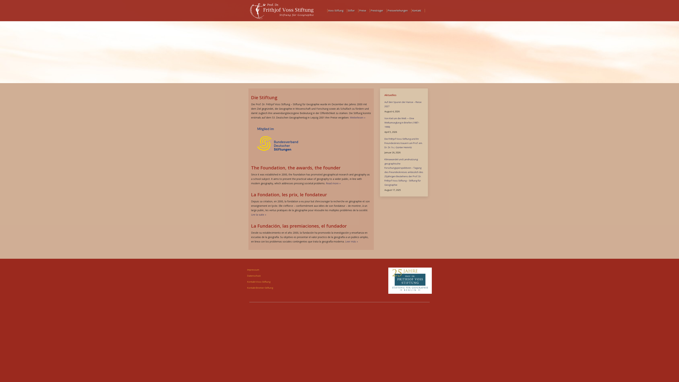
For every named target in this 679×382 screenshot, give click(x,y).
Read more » (333, 183)
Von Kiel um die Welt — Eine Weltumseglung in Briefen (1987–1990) (401, 122)
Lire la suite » (258, 214)
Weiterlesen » (357, 117)
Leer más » (351, 241)
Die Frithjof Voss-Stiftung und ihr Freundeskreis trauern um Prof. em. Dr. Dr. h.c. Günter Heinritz (403, 143)
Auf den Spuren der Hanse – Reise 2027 (403, 104)
